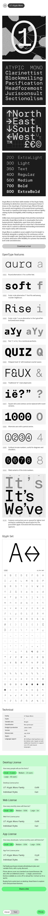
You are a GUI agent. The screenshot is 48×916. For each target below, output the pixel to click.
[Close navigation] (5, 5)
